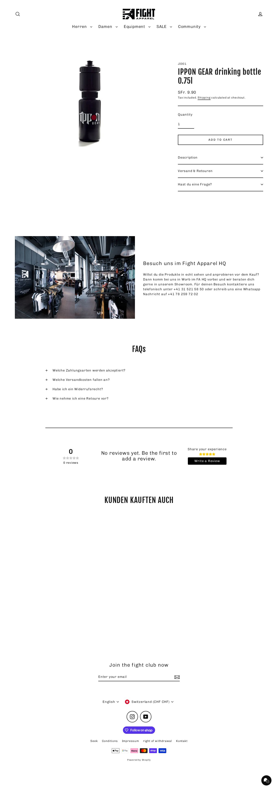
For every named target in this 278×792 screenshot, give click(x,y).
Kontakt (182, 741)
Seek (94, 741)
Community (190, 26)
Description (188, 157)
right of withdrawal (157, 741)
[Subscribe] (176, 677)
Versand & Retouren (195, 171)
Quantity (185, 114)
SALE (162, 26)
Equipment (135, 26)
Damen (106, 26)
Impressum (130, 741)
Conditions (110, 741)
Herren (80, 26)
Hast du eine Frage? (195, 184)
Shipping (204, 97)
